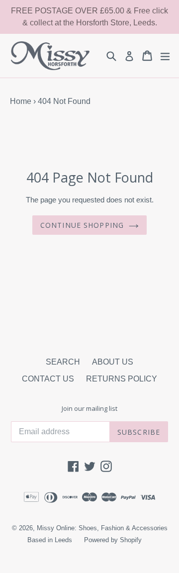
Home (20, 101)
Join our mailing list (89, 409)
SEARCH (63, 362)
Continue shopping (82, 225)
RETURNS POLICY (121, 379)
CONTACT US (48, 379)
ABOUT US (112, 362)
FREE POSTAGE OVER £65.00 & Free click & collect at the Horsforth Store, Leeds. (89, 16)
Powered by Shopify (113, 540)
